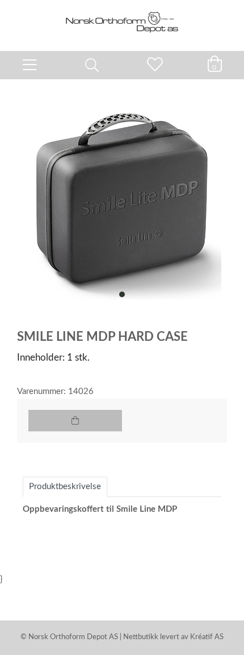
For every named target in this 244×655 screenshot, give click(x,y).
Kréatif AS (207, 637)
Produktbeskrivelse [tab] (65, 486)
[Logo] (122, 20)
